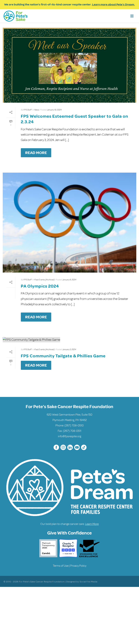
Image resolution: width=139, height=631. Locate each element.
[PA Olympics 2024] (69, 223)
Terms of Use (60, 566)
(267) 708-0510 (74, 425)
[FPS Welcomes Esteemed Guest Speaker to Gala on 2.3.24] (69, 65)
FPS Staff (27, 109)
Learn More (92, 524)
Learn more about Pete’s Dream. (113, 4)
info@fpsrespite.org (69, 436)
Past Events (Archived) (44, 279)
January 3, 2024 (69, 349)
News (36, 109)
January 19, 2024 (54, 109)
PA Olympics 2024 (40, 286)
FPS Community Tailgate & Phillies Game (63, 356)
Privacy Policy (78, 566)
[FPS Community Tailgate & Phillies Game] (69, 340)
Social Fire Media (88, 581)
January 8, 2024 (69, 279)
